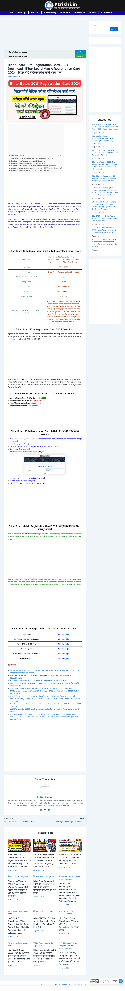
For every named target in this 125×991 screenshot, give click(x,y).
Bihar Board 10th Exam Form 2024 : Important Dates (28, 163)
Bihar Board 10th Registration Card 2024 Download (27, 161)
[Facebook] (41, 810)
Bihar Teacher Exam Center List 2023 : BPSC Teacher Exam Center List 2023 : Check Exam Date (45, 714)
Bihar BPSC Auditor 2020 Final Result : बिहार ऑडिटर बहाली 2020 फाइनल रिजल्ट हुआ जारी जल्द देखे (42, 696)
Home (11, 13)
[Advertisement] (45, 35)
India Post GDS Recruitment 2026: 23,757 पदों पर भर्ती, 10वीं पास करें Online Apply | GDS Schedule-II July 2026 (19, 861)
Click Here (63, 296)
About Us (72, 984)
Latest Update (65, 13)
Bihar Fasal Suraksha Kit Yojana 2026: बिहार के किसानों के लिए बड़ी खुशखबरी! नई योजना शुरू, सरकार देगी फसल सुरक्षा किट (44, 956)
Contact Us (81, 984)
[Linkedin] (49, 810)
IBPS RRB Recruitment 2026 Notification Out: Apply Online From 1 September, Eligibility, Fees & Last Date (43, 861)
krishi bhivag (35, 13)
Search (94, 26)
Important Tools (106, 13)
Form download (79, 13)
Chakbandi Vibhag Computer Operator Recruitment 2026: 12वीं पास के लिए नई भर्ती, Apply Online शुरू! (69, 958)
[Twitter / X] (45, 810)
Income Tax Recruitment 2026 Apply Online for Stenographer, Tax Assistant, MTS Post (105, 152)
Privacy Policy (44, 984)
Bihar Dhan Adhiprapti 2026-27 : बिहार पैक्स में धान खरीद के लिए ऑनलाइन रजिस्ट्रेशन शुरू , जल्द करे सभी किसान (44, 887)
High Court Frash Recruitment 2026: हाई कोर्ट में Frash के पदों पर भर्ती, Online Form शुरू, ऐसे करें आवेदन (69, 924)
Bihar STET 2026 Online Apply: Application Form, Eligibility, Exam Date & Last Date (104, 218)
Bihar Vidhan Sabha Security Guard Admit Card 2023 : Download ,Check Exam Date (41, 688)
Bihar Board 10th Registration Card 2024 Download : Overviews (31, 158)
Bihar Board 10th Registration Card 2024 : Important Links (30, 170)
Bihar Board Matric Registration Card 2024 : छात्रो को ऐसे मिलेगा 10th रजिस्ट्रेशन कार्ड (36, 168)
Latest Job (93, 13)
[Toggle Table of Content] (59, 156)
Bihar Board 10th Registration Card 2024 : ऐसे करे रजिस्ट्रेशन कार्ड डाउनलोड (33, 166)
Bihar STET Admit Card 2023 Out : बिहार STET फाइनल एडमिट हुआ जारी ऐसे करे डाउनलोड (39, 681)
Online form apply (50, 13)
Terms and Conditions (59, 984)
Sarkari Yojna (21, 13)
